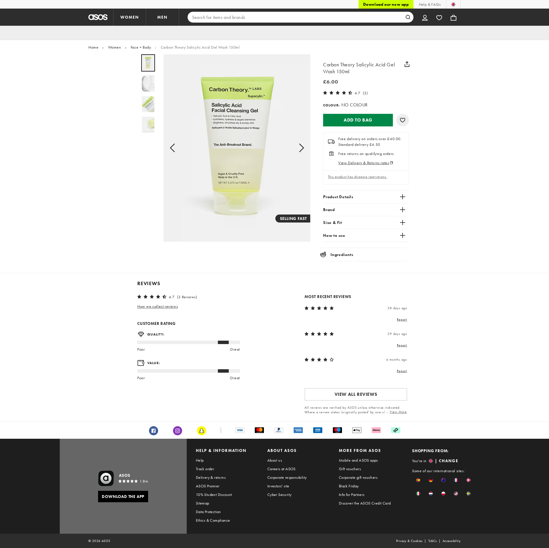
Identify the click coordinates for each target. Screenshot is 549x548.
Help (200, 460)
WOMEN (129, 17)
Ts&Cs (432, 541)
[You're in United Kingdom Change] (453, 4)
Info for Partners (352, 494)
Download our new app (386, 4)
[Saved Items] (439, 17)
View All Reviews (356, 394)
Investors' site (278, 486)
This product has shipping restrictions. (357, 176)
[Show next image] (299, 148)
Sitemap (202, 503)
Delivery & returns (211, 477)
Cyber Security (279, 494)
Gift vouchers (350, 468)
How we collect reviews (157, 306)
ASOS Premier (208, 486)
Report (402, 319)
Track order (205, 468)
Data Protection (208, 511)
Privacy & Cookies (409, 541)
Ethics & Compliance (213, 520)
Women (114, 47)
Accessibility (452, 541)
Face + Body (141, 47)
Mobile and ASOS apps (358, 460)
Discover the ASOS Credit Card (365, 503)
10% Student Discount (214, 494)
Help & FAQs (430, 4)
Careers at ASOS (281, 468)
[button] (358, 120)
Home (93, 47)
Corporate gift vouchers (358, 477)
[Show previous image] (174, 148)
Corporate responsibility (287, 477)
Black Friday (349, 486)
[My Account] (425, 17)
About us (274, 460)
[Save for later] (402, 120)
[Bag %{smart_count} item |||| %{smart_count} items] (453, 17)
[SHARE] (406, 64)
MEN (162, 17)
